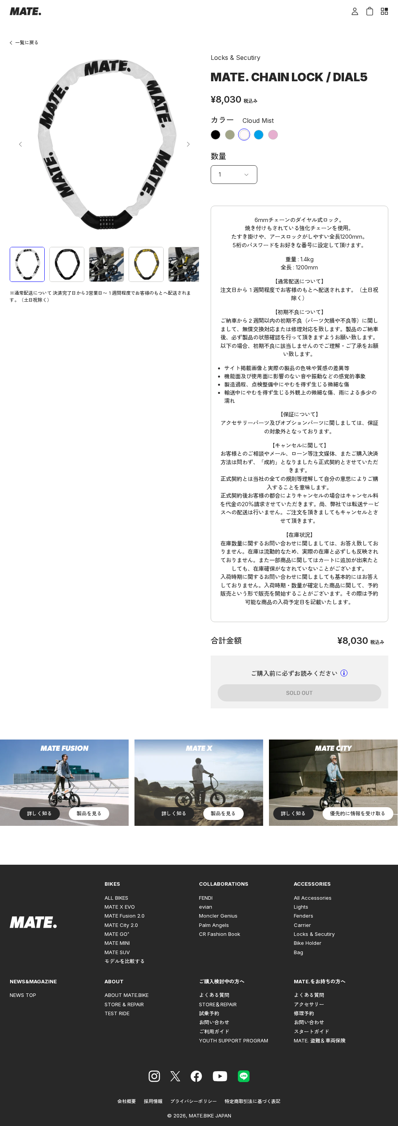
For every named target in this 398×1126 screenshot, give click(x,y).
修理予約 (304, 1013)
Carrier (302, 925)
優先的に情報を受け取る (358, 813)
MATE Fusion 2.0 (125, 916)
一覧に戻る (26, 42)
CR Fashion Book (219, 934)
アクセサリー (309, 1004)
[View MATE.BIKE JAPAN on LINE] (244, 1077)
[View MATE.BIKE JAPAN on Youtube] (220, 1077)
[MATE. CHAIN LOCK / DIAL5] (27, 264)
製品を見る (89, 813)
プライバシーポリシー (193, 1101)
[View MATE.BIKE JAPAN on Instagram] (154, 1077)
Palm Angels (214, 925)
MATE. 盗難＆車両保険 (320, 1040)
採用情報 (153, 1101)
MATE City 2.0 (121, 925)
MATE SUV (117, 952)
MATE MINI (117, 943)
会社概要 (126, 1101)
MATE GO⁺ (117, 934)
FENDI (206, 898)
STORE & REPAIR (124, 1004)
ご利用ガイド (214, 1031)
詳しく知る (39, 813)
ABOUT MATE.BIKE (126, 995)
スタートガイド (311, 1031)
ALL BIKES (116, 898)
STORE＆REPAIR (218, 1004)
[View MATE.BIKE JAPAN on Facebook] (196, 1077)
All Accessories (313, 898)
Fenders (303, 916)
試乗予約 (209, 1013)
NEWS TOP (23, 995)
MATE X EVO (120, 907)
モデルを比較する (125, 961)
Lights (301, 907)
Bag (298, 952)
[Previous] (21, 144)
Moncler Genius (218, 916)
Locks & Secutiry (314, 934)
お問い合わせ (214, 1022)
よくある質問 (214, 995)
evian (205, 907)
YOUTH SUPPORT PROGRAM (233, 1040)
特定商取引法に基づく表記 (253, 1101)
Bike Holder (307, 943)
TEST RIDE (117, 1013)
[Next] (188, 144)
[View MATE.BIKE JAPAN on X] (175, 1077)
